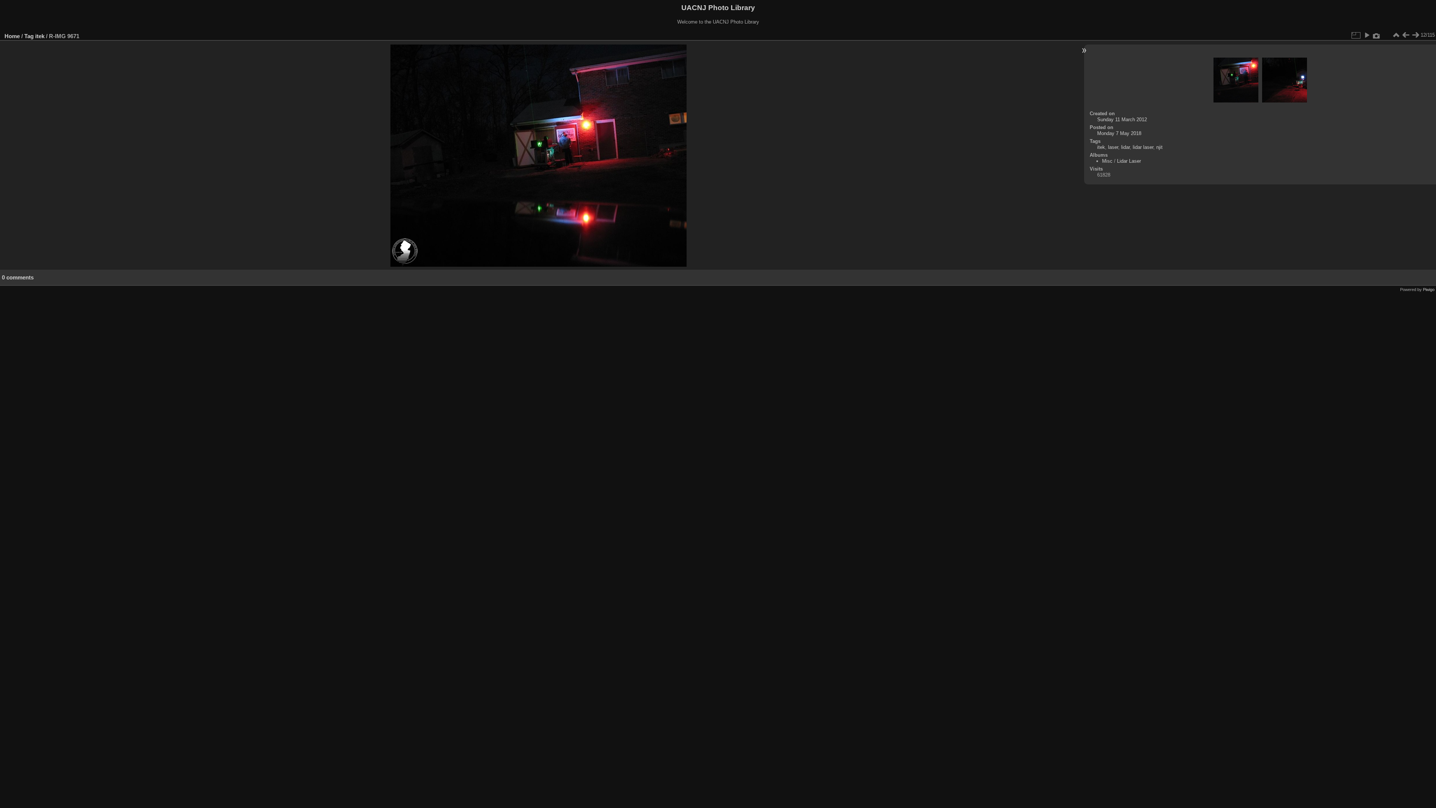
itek (40, 36)
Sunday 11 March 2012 (1122, 119)
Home (12, 36)
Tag (29, 36)
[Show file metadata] (1376, 35)
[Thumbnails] (1396, 35)
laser (1113, 147)
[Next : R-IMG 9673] (1415, 35)
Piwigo (1429, 289)
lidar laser (1143, 147)
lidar (1125, 147)
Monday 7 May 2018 (1119, 133)
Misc (1107, 161)
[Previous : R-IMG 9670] (1406, 35)
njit (1159, 147)
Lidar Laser (1129, 161)
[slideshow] (1367, 35)
